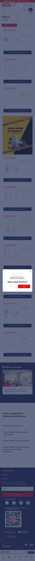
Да (24, 286)
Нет (11, 286)
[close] (30, 271)
